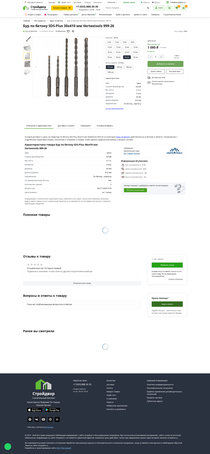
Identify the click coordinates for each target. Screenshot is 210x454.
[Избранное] (177, 7)
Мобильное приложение (117, 406)
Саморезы (155, 14)
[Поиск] (148, 8)
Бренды (52, 2)
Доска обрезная (88, 14)
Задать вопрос (167, 304)
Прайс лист (66, 2)
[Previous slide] (36, 67)
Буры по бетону (56, 21)
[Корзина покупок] (184, 7)
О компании (112, 398)
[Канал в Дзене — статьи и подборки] (50, 419)
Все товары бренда (132, 153)
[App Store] (35, 410)
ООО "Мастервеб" (63, 448)
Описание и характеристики (39, 125)
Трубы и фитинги (123, 14)
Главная (26, 21)
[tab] (63, 93)
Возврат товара (113, 391)
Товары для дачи (71, 14)
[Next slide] (99, 67)
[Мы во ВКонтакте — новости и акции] (36, 419)
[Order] (169, 7)
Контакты (98, 2)
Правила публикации (175, 279)
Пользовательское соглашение (160, 388)
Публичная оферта (155, 401)
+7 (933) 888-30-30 (87, 6)
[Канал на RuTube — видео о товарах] (57, 419)
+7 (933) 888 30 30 (82, 384)
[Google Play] (52, 410)
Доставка (77, 2)
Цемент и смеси (140, 14)
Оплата (87, 2)
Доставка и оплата (66, 125)
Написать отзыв (167, 265)
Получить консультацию (135, 190)
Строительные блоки (172, 14)
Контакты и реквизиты (116, 409)
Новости (110, 402)
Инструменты (40, 21)
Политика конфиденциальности (160, 384)
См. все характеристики (114, 108)
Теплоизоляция (105, 14)
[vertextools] (168, 151)
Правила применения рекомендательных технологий (164, 392)
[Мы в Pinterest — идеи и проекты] (29, 419)
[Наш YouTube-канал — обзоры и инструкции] (43, 419)
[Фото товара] (67, 67)
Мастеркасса (48, 427)
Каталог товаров (60, 8)
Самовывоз (85, 125)
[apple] (156, 2)
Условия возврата (105, 125)
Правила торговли (154, 397)
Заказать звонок (129, 2)
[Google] (145, 2)
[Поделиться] (73, 31)
